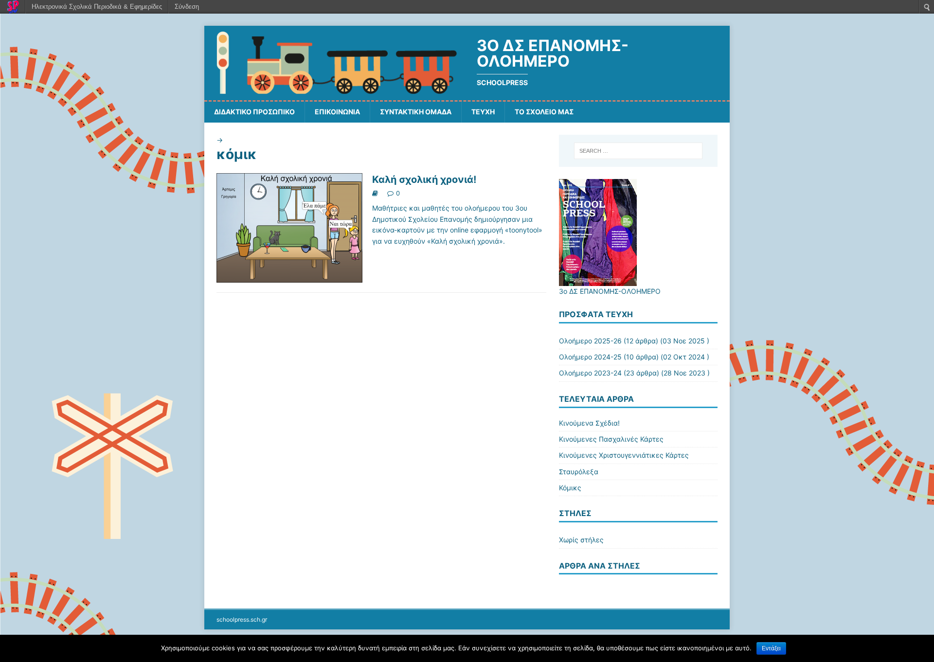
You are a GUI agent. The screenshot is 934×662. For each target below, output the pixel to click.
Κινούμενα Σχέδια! (589, 423)
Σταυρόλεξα (578, 471)
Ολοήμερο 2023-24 (590, 373)
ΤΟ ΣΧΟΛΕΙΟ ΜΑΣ (544, 111)
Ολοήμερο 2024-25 (590, 357)
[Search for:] (638, 151)
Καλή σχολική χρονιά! (424, 179)
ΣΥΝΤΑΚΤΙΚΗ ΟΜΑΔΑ (415, 111)
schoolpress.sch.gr (241, 619)
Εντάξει (771, 648)
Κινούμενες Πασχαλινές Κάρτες (611, 439)
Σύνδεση (187, 6)
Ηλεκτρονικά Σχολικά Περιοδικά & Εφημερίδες (97, 6)
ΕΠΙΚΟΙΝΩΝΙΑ (337, 111)
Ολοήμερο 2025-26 (590, 341)
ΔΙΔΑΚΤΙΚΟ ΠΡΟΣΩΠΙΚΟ (254, 111)
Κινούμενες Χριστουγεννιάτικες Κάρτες (624, 455)
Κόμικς (570, 487)
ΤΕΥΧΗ (483, 111)
